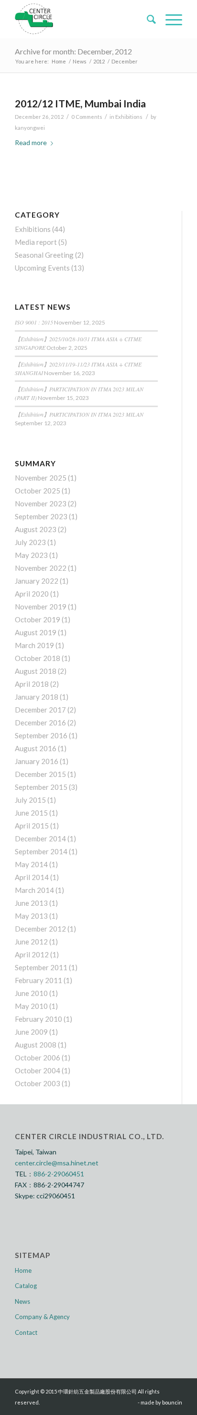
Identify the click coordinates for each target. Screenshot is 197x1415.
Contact (26, 1332)
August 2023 (35, 529)
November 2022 (40, 568)
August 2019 (35, 632)
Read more (31, 142)
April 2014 (32, 877)
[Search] (146, 19)
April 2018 (32, 684)
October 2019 (37, 619)
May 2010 (31, 1006)
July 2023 (30, 542)
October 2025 (37, 490)
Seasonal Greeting (44, 255)
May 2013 (31, 916)
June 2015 (31, 812)
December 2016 (40, 722)
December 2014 (40, 838)
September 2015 (41, 787)
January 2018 (36, 696)
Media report (36, 242)
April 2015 (32, 825)
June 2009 (31, 1031)
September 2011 (41, 967)
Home (59, 61)
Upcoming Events (42, 267)
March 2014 (34, 890)
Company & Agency (42, 1317)
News (80, 61)
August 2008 (35, 1044)
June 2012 (31, 941)
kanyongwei (30, 128)
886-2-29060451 (58, 1174)
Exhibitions (128, 117)
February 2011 (38, 980)
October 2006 (37, 1057)
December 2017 (40, 709)
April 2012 (32, 954)
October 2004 (37, 1070)
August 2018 (35, 671)
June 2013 (31, 903)
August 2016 (35, 748)
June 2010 (31, 993)
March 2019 (34, 645)
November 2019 (40, 606)
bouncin (172, 1402)
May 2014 (31, 864)
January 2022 (36, 580)
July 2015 (30, 800)
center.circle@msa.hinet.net (56, 1163)
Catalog (26, 1285)
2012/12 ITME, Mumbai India (80, 103)
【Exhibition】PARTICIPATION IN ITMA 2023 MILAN (79, 414)
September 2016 (41, 735)
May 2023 (31, 555)
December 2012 (40, 928)
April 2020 (32, 593)
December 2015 (40, 774)
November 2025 (40, 477)
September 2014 (41, 851)
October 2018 (37, 658)
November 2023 (40, 503)
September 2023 (41, 516)
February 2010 (38, 1019)
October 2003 (37, 1083)
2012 (99, 61)
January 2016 (36, 761)
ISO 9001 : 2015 (34, 322)
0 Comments (86, 117)
